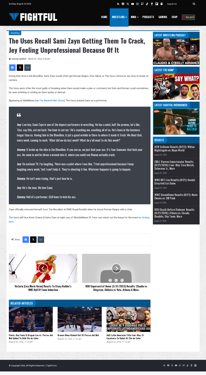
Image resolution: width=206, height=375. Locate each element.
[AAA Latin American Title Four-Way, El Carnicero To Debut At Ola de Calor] (128, 319)
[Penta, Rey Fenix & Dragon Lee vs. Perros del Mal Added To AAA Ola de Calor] (31, 319)
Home (104, 17)
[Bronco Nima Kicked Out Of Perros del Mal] (80, 319)
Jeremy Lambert (18, 59)
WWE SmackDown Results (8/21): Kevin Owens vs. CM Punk (175, 196)
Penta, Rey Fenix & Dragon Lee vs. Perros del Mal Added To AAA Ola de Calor (31, 336)
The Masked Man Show (51, 100)
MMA (133, 17)
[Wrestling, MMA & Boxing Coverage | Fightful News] (33, 17)
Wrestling (118, 17)
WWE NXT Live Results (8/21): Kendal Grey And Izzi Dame (174, 181)
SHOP (175, 17)
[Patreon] (188, 17)
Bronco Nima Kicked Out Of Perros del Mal (78, 335)
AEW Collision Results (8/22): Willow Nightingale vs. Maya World (174, 148)
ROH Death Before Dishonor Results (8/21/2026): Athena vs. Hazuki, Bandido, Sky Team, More (174, 213)
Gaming (163, 17)
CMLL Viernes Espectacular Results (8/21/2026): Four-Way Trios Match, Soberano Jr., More (174, 165)
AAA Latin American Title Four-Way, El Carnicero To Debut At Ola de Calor (125, 336)
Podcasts (148, 17)
